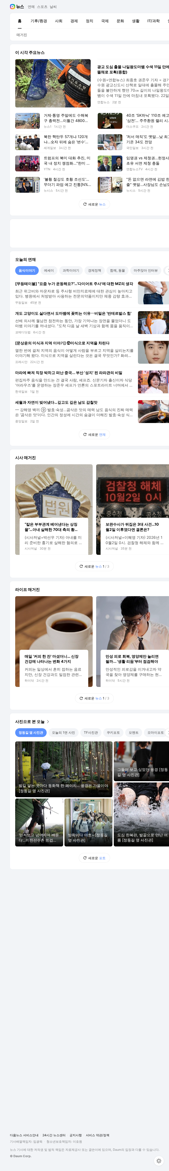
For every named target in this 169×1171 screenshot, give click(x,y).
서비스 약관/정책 (97, 1135)
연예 (31, 6)
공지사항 (76, 1135)
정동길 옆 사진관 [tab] (31, 732)
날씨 (53, 6)
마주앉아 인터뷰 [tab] (146, 270)
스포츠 (42, 6)
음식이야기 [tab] (27, 270)
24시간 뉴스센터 (54, 1135)
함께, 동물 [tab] (117, 270)
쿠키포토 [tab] (113, 732)
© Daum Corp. (20, 1156)
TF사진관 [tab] (91, 732)
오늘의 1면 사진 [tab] (63, 732)
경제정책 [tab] (94, 270)
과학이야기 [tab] (71, 270)
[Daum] (13, 6)
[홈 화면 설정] (159, 1161)
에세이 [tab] (49, 270)
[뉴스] (20, 6)
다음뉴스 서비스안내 (24, 1135)
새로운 (97, 204)
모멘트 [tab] (134, 732)
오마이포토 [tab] (155, 732)
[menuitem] (20, 20)
